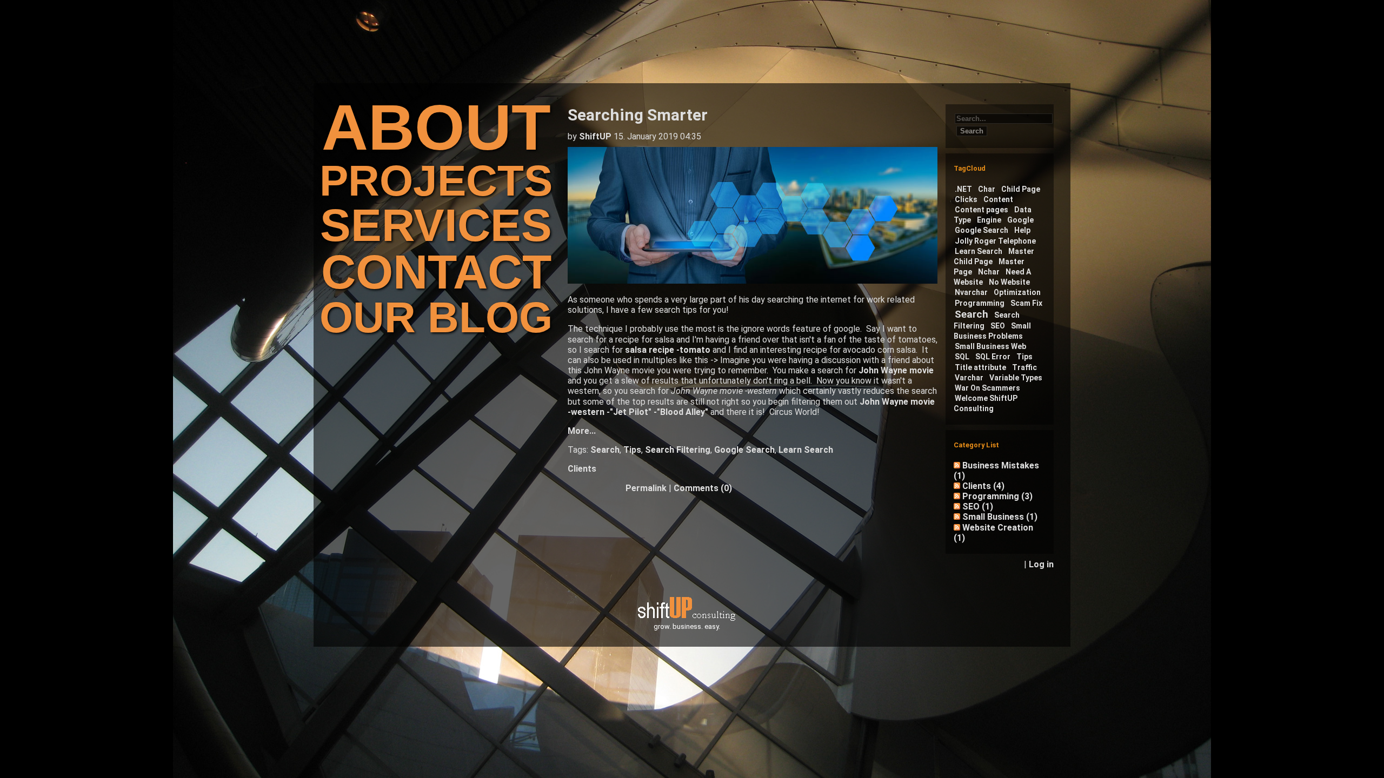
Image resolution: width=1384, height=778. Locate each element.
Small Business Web (990, 346)
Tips (632, 450)
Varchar (969, 377)
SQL (962, 356)
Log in (1041, 564)
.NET (963, 189)
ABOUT (436, 127)
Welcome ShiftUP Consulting (985, 403)
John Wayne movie (896, 370)
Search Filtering (677, 450)
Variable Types (1015, 377)
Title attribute (980, 367)
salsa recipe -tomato (667, 350)
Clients (582, 469)
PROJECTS (436, 181)
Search (605, 450)
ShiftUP (595, 136)
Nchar (989, 271)
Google (1020, 220)
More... (582, 431)
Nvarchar (971, 292)
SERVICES (436, 225)
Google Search (744, 450)
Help (1022, 230)
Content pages (981, 209)
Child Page (1020, 189)
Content (998, 199)
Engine (989, 220)
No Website (1009, 282)
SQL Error (992, 356)
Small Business (999, 517)
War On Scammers (987, 388)
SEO (997, 325)
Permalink (646, 488)
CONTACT (436, 272)
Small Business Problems (992, 330)
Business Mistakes (996, 470)
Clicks (966, 199)
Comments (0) (703, 488)
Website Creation (993, 532)
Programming (979, 303)
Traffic (1024, 367)
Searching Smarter (638, 114)
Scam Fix (1026, 303)
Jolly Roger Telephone (995, 241)
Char (986, 189)
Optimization (1017, 292)
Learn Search (805, 450)
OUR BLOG (436, 317)
